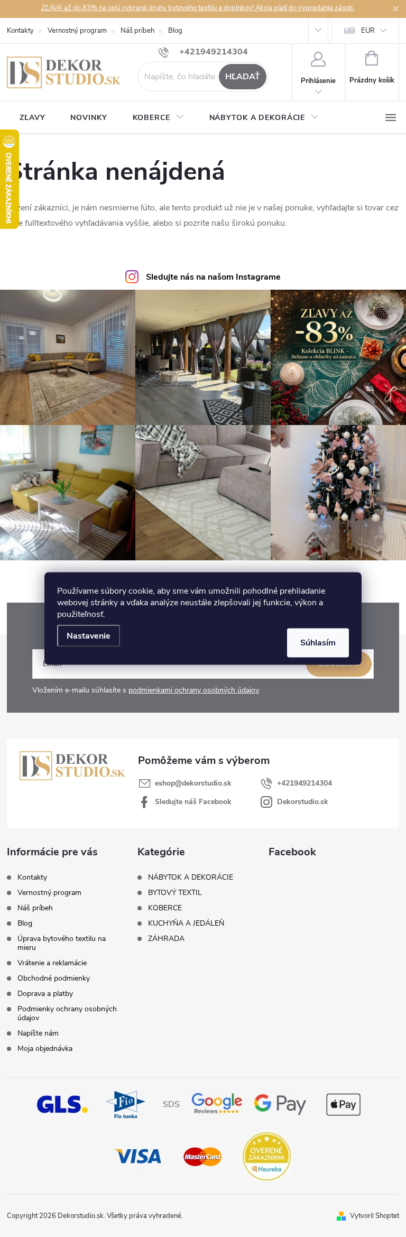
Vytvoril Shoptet (374, 1216)
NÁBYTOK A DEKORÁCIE (190, 877)
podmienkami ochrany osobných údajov (193, 690)
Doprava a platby (45, 994)
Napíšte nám (38, 1033)
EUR (368, 30)
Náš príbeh (137, 30)
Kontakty (20, 30)
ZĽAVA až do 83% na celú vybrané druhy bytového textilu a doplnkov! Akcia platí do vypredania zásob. (198, 8)
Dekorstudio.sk (302, 802)
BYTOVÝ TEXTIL (175, 893)
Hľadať (242, 76)
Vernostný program (77, 30)
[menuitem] (32, 117)
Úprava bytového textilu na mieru (61, 943)
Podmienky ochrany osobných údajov (67, 1013)
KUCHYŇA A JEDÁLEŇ (186, 923)
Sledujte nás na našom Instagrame (213, 277)
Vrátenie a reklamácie (52, 963)
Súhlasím (318, 643)
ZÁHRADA (166, 939)
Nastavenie (88, 636)
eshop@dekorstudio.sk (193, 783)
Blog (175, 30)
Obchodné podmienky (53, 978)
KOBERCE (165, 908)
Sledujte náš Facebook (193, 802)
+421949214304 (304, 783)
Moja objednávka (44, 1049)
